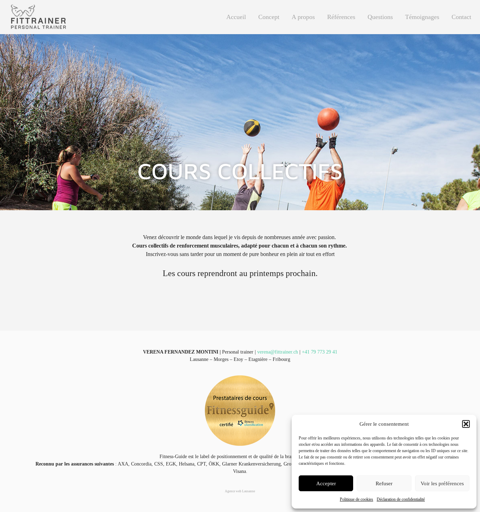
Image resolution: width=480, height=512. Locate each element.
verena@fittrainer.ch (277, 352)
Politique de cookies (356, 499)
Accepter (326, 483)
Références (341, 16)
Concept (268, 16)
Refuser (384, 483)
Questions (380, 16)
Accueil (236, 16)
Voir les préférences (442, 483)
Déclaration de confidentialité (401, 499)
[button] (465, 423)
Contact (461, 16)
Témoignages (422, 16)
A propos (303, 16)
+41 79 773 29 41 (319, 352)
